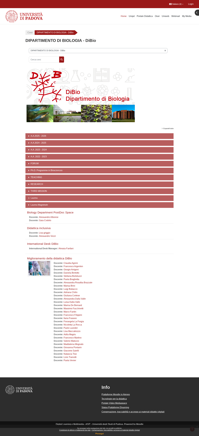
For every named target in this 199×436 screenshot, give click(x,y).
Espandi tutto (168, 128)
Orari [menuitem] (157, 16)
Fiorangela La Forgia (74, 321)
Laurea (34, 198)
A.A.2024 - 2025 (38, 143)
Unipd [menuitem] (132, 16)
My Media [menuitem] (186, 16)
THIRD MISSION (39, 191)
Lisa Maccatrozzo (72, 331)
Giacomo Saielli (71, 351)
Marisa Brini (69, 286)
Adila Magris (70, 334)
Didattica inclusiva (39, 228)
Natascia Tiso (70, 354)
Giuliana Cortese (72, 295)
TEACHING (36, 177)
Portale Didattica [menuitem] (145, 16)
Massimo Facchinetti (73, 308)
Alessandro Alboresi (48, 217)
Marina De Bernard (73, 305)
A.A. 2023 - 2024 (39, 150)
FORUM (35, 163)
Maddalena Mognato (73, 344)
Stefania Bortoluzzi (73, 276)
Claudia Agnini (71, 263)
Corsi (30, 32)
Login (191, 4)
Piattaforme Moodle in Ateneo (116, 394)
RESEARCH (37, 184)
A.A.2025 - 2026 (38, 136)
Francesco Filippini (73, 315)
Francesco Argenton (73, 266)
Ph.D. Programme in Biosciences (46, 170)
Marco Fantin (70, 312)
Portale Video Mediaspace (114, 403)
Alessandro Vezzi (47, 236)
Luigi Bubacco (70, 289)
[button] (176, 4)
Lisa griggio (44, 233)
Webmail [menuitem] (175, 16)
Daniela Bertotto (71, 273)
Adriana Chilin (70, 292)
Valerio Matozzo (71, 341)
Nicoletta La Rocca (73, 325)
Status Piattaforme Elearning (115, 407)
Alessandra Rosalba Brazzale (78, 282)
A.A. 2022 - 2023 (39, 156)
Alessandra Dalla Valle (75, 299)
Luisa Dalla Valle (72, 302)
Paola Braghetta (71, 279)
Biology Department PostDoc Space (50, 212)
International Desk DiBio (42, 243)
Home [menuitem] (124, 16)
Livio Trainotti (70, 357)
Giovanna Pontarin (73, 347)
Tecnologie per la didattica (114, 399)
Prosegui (99, 433)
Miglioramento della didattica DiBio (49, 258)
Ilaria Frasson (70, 318)
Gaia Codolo (45, 220)
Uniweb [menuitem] (165, 16)
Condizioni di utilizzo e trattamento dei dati (75, 430)
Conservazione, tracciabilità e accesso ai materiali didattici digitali (116, 430)
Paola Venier (70, 360)
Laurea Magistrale (39, 205)
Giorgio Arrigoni (71, 269)
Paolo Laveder (71, 328)
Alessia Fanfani (66, 248)
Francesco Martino (72, 338)
